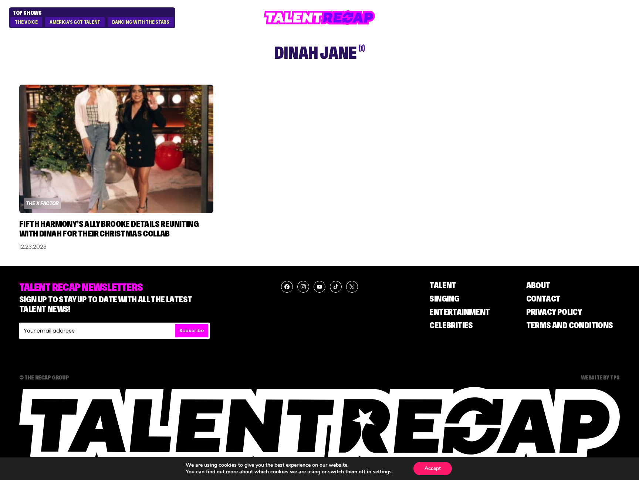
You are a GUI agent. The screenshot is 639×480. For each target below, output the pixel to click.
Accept (433, 468)
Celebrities (451, 325)
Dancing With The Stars (140, 22)
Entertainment (459, 312)
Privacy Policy (554, 312)
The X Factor (42, 203)
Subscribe (191, 330)
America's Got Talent (75, 22)
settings (382, 472)
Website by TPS (600, 377)
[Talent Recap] (319, 17)
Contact (543, 298)
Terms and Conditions (569, 325)
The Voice (26, 22)
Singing (444, 298)
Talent (442, 285)
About (538, 285)
